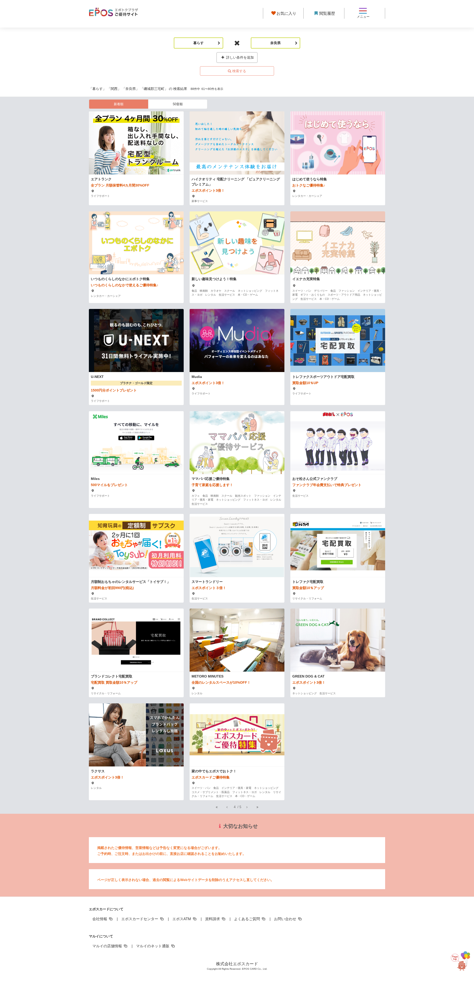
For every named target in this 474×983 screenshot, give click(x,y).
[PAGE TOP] (460, 958)
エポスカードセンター (140, 919)
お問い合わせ (285, 919)
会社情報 (100, 919)
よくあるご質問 (247, 919)
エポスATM (182, 919)
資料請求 (213, 919)
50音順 (178, 104)
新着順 (118, 104)
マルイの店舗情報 (107, 946)
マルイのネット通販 (153, 946)
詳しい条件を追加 (239, 57)
